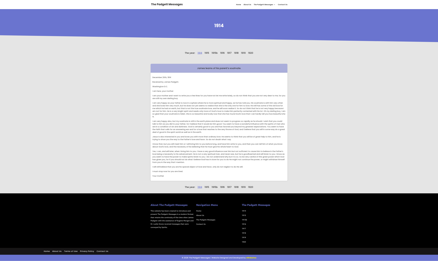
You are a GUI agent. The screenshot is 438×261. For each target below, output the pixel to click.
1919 (243, 53)
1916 (222, 53)
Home (238, 5)
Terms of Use (71, 252)
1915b (215, 53)
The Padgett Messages (263, 5)
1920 (250, 53)
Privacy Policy (87, 252)
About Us (247, 5)
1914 (219, 25)
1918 (236, 53)
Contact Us (282, 5)
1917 (229, 53)
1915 (207, 53)
